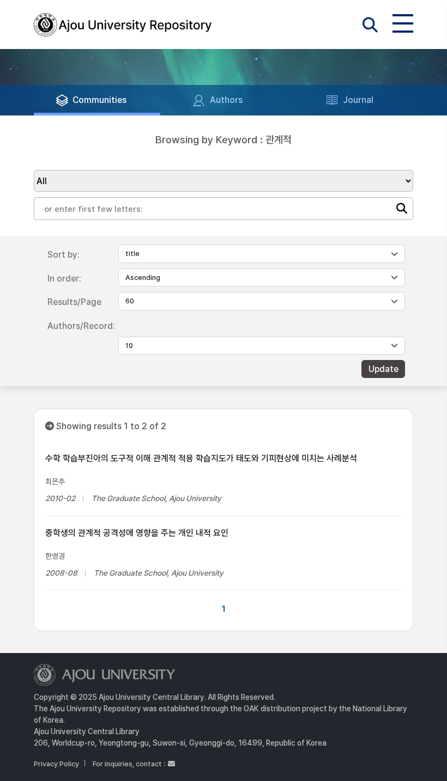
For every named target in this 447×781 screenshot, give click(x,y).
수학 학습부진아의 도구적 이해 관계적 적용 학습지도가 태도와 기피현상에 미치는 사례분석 (201, 458)
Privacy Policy (56, 764)
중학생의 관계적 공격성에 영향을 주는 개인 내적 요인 (136, 533)
